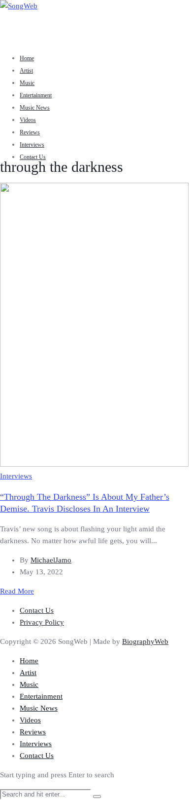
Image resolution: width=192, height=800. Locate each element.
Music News (35, 107)
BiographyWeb (145, 641)
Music (27, 83)
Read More (17, 591)
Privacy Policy (42, 622)
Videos (28, 120)
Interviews (32, 144)
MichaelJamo (51, 560)
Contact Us (33, 157)
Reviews (30, 132)
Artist (26, 70)
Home (27, 58)
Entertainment (36, 95)
